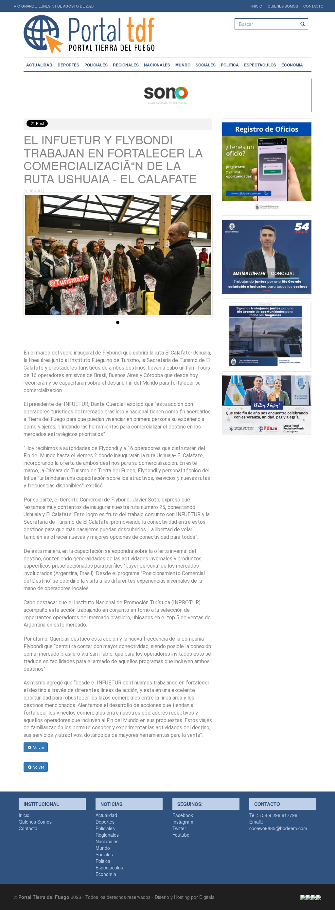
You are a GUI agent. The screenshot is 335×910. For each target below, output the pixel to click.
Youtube (180, 834)
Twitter (179, 828)
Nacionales (157, 65)
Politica (230, 65)
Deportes (68, 65)
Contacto (313, 6)
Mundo (182, 65)
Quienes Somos (283, 6)
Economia (292, 65)
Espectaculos (260, 65)
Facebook (182, 815)
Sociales (206, 65)
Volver (38, 747)
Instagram (182, 821)
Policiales (96, 65)
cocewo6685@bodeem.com (278, 828)
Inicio (256, 6)
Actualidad (39, 65)
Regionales (126, 65)
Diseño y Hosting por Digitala (185, 897)
